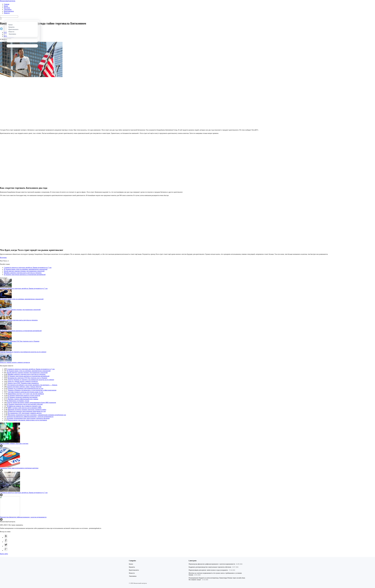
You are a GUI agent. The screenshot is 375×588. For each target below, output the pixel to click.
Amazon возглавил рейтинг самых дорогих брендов (24, 386)
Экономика (7, 9)
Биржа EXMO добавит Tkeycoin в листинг (14, 443)
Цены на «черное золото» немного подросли (15, 362)
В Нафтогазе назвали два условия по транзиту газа (24, 406)
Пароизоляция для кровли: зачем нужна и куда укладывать (27, 420)
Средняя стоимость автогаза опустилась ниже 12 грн (25, 392)
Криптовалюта (9, 11)
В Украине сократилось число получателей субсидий (25, 404)
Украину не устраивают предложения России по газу (25, 388)
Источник (3, 257)
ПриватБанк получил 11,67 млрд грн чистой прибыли (26, 394)
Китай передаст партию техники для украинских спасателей (24, 271)
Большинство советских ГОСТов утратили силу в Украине (19, 341)
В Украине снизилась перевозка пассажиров (22, 397)
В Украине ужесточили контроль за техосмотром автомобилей (25, 274)
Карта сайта (4, 554)
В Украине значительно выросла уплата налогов (24, 395)
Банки (6, 6)
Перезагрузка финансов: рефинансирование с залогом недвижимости (30, 416)
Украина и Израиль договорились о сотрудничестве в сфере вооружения (32, 390)
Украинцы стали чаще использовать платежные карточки (19, 468)
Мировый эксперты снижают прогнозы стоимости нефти (27, 409)
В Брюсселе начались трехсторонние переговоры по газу (27, 411)
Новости (7, 13)
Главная (6, 4)
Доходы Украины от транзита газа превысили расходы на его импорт (23, 352)
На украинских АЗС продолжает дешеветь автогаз (25, 413)
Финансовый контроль (7, 1)
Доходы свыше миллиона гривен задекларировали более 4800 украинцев (31, 402)
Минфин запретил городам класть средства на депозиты (23, 273)
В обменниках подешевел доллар (18, 401)
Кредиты (7, 8)
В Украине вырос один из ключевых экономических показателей (25, 269)
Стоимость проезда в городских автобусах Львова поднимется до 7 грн (27, 267)
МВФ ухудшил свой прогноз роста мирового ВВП (25, 408)
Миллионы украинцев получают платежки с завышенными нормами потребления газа (37, 415)
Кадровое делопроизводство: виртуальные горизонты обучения (28, 418)
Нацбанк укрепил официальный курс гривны (23, 399)
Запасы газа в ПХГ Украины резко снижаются (23, 383)
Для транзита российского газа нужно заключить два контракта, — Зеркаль (32, 385)
